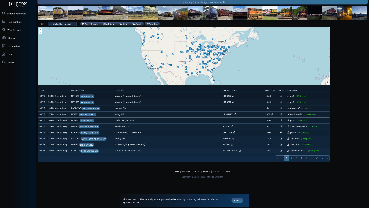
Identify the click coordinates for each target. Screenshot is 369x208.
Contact (226, 171)
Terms (197, 171)
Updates (186, 171)
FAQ (177, 171)
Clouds (138, 24)
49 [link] (317, 158)
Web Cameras (14, 29)
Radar (125, 24)
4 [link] (301, 158)
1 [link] (286, 158)
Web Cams (110, 24)
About (216, 171)
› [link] (322, 158)
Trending (153, 24)
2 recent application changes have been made (202, 2)
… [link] (311, 158)
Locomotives (13, 46)
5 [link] (306, 158)
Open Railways (91, 24)
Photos (11, 38)
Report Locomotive (16, 13)
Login (10, 54)
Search (11, 62)
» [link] (327, 158)
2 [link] (291, 158)
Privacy (206, 171)
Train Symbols (14, 21)
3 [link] (296, 158)
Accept (237, 200)
